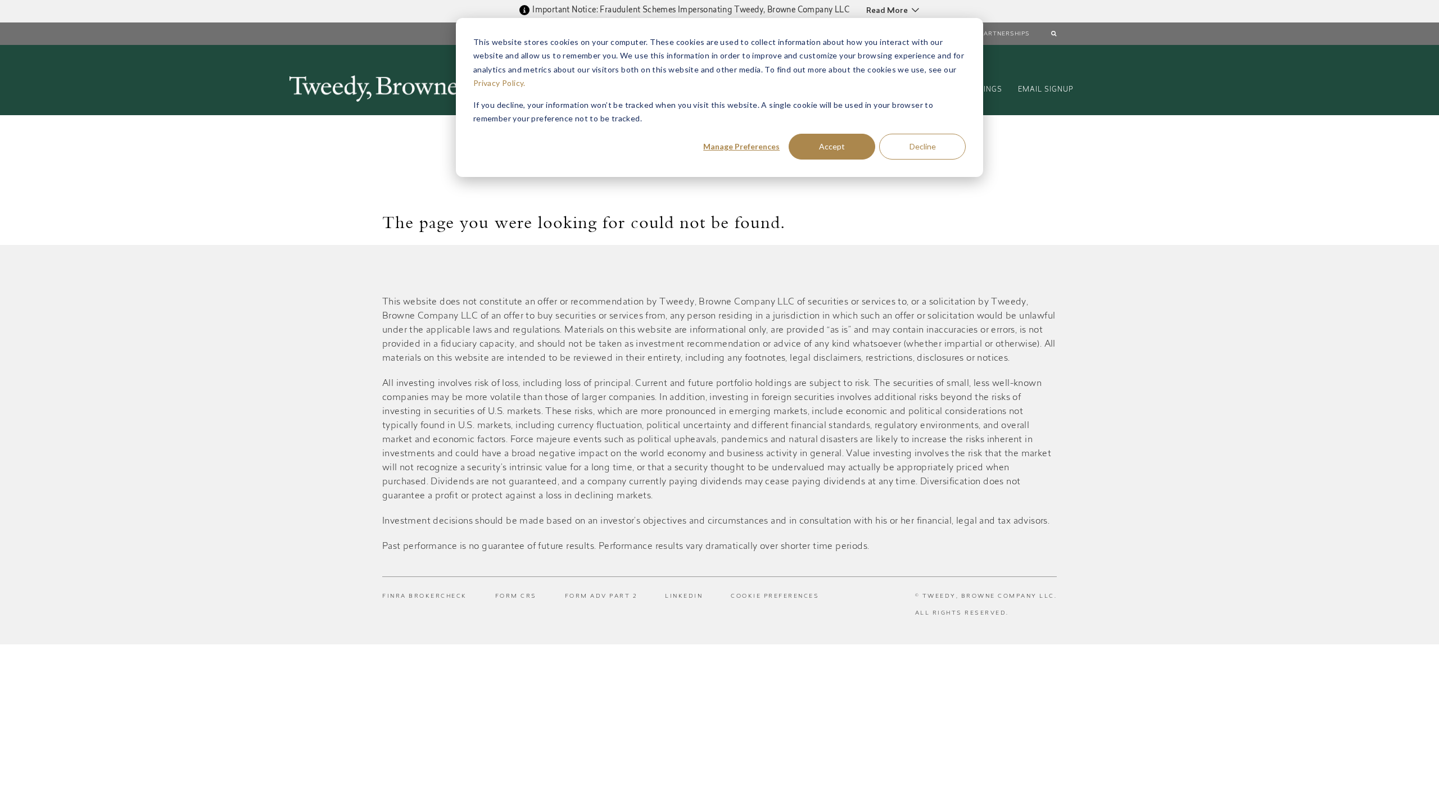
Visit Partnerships (995, 34)
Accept (832, 146)
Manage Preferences (741, 146)
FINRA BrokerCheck (424, 596)
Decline (922, 146)
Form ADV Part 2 (601, 596)
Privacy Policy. (499, 83)
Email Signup (1046, 90)
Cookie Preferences (775, 596)
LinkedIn (684, 596)
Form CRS (516, 596)
